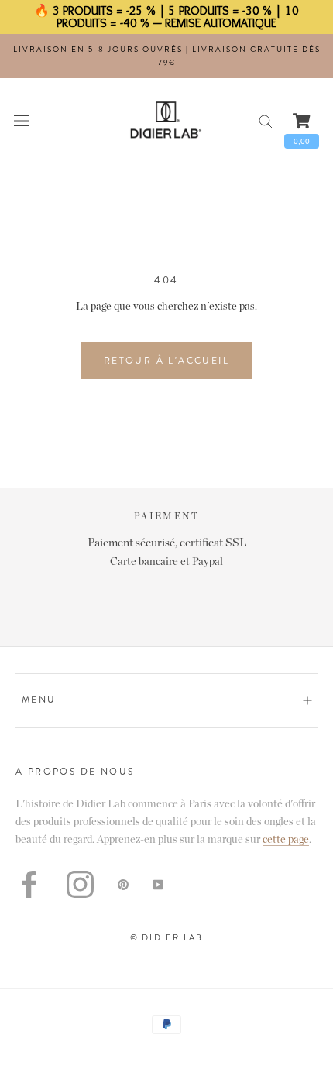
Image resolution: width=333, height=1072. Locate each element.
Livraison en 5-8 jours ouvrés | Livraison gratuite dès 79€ (167, 55)
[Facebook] (29, 884)
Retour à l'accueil (166, 361)
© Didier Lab (166, 937)
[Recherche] (266, 120)
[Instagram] (80, 884)
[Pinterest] (123, 884)
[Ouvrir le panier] (301, 120)
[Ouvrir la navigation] (21, 120)
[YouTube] (158, 884)
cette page (286, 839)
